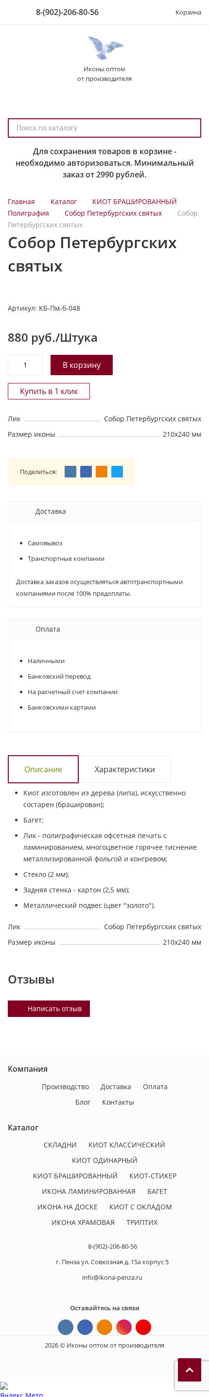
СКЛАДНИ (60, 1144)
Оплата (155, 1086)
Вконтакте (65, 1327)
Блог (82, 1102)
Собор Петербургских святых (113, 213)
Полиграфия (28, 213)
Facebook (85, 1327)
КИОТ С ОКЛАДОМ (140, 1206)
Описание (43, 769)
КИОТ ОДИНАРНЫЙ (105, 1160)
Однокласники (104, 1327)
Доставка (116, 1086)
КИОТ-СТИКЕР (152, 1175)
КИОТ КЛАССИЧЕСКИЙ (126, 1144)
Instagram (124, 1327)
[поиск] (189, 128)
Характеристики (125, 769)
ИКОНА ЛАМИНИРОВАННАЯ (89, 1191)
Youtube (143, 1327)
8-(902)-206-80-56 (67, 12)
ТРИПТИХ (141, 1222)
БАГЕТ (157, 1191)
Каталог (64, 201)
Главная (21, 201)
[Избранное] (147, 12)
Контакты (118, 1102)
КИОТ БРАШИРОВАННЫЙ (134, 201)
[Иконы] (104, 48)
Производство (65, 1086)
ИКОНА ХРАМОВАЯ (83, 1222)
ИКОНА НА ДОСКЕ (67, 1206)
